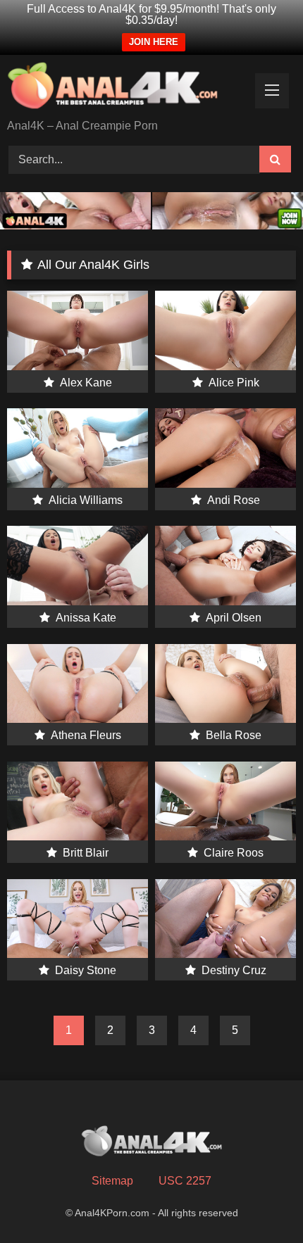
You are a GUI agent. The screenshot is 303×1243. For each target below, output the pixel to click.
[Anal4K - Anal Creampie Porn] (124, 88)
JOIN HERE (153, 42)
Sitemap (112, 1181)
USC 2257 (185, 1181)
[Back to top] (259, 1201)
